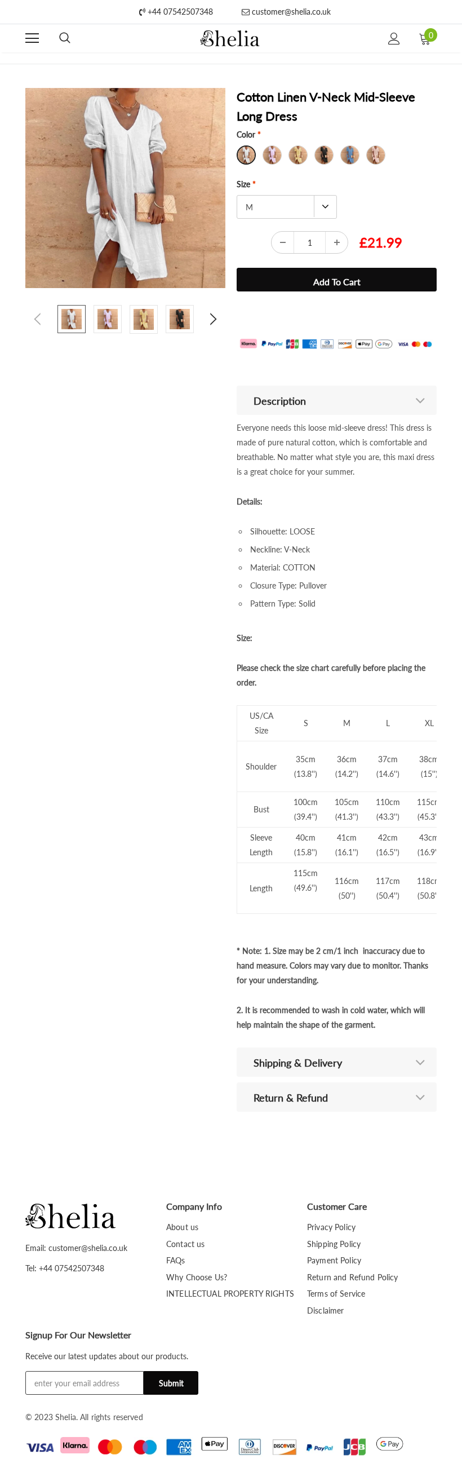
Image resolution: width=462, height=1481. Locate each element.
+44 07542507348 (179, 11)
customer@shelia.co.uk (290, 11)
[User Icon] (394, 39)
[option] (125, 188)
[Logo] (229, 38)
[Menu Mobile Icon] (32, 38)
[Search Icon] (64, 38)
